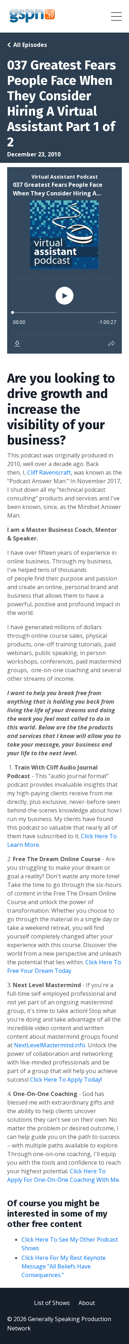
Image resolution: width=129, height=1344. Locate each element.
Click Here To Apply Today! (66, 1079)
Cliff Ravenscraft (49, 472)
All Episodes (30, 45)
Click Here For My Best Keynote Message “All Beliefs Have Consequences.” (64, 1266)
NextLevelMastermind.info (49, 1045)
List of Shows (52, 1303)
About (86, 1303)
